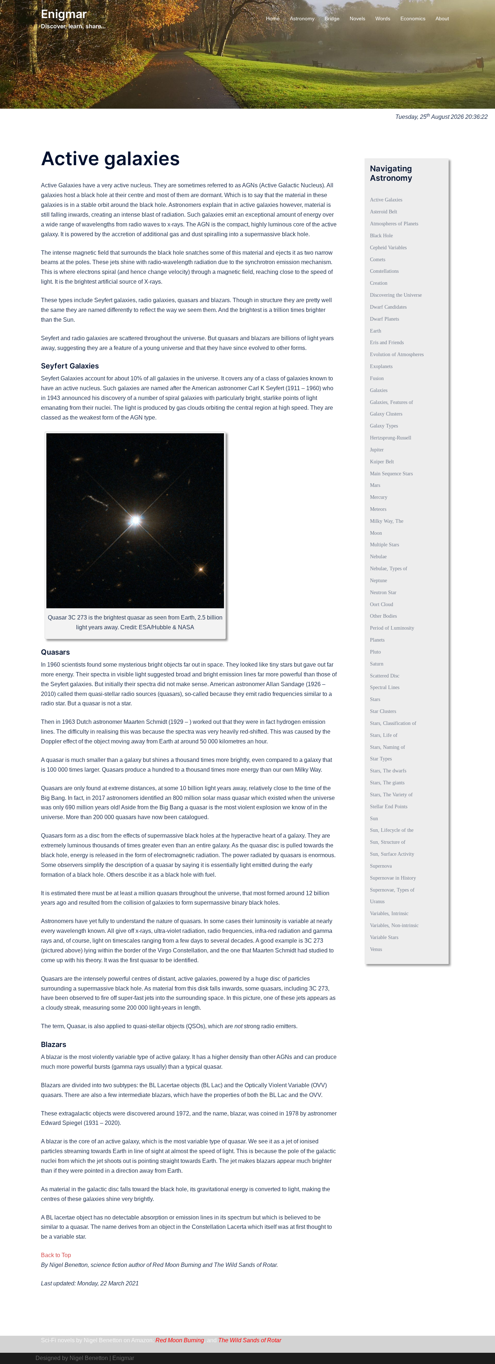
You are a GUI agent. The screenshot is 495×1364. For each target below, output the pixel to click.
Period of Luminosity (392, 628)
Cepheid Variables (388, 247)
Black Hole (381, 235)
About (442, 18)
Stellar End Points (388, 806)
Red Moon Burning (179, 1340)
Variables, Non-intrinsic (394, 925)
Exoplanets (381, 366)
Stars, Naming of (387, 747)
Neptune (378, 580)
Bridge (332, 18)
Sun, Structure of (387, 842)
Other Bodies (383, 616)
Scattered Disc (384, 676)
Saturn (376, 664)
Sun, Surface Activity (392, 854)
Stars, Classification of (393, 723)
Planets (377, 640)
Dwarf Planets (384, 319)
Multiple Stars (384, 544)
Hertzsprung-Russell (390, 438)
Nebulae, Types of (388, 568)
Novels (357, 18)
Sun (374, 818)
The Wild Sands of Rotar (249, 1340)
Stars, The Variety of (391, 794)
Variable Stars (384, 937)
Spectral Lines (384, 687)
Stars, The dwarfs (388, 770)
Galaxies (378, 390)
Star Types (381, 759)
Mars (375, 485)
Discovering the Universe (396, 295)
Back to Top (56, 1255)
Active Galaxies (386, 200)
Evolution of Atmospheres (397, 354)
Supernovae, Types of (392, 890)
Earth (375, 331)
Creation (378, 283)
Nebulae (378, 556)
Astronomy (302, 18)
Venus (376, 949)
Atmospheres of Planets (394, 223)
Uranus (377, 901)
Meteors (378, 509)
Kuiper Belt (382, 461)
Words (382, 18)
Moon (376, 533)
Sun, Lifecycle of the (391, 830)
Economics (412, 18)
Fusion (377, 378)
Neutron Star (383, 592)
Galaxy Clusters (386, 414)
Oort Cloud (381, 604)
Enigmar (64, 14)
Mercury (378, 497)
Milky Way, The (386, 521)
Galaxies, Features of (391, 402)
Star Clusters (383, 711)
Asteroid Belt (383, 211)
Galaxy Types (384, 426)
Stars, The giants (387, 782)
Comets (377, 259)
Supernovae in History (393, 878)
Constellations (384, 271)
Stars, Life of (384, 735)
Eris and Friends (387, 342)
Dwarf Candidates (388, 307)
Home (273, 18)
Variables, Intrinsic (389, 913)
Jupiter (377, 449)
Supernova (381, 866)
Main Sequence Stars (391, 473)
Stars (375, 699)
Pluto (375, 652)
